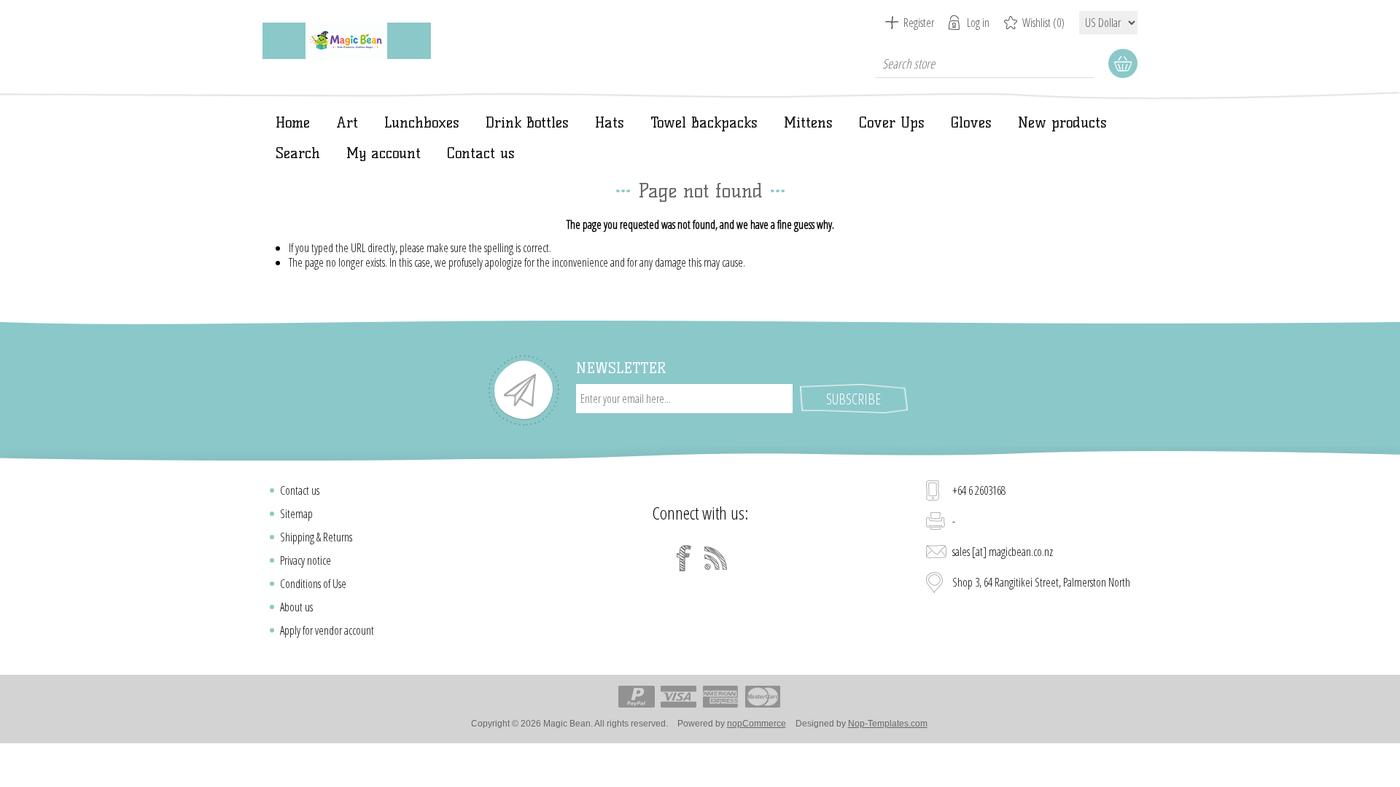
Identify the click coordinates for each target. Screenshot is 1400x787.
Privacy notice (305, 560)
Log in (978, 23)
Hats (609, 122)
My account (383, 153)
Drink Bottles (527, 122)
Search (298, 153)
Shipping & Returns (316, 537)
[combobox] (984, 63)
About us (296, 607)
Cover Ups (892, 122)
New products (1062, 122)
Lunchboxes (421, 122)
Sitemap (296, 514)
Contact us (481, 153)
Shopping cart (1123, 63)
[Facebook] (684, 558)
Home (293, 122)
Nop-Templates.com (888, 724)
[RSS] (716, 558)
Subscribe (853, 399)
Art (347, 122)
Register (918, 23)
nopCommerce (756, 724)
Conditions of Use (313, 584)
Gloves (971, 122)
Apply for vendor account (327, 630)
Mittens (808, 122)
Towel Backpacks (704, 122)
